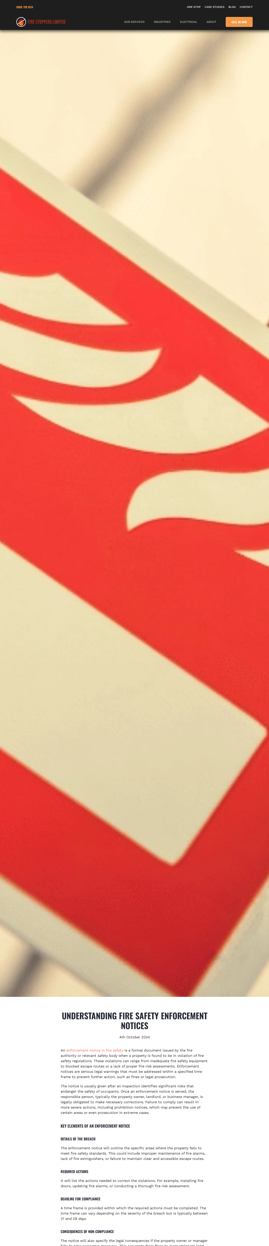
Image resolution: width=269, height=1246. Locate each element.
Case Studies (214, 6)
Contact (246, 6)
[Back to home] (41, 22)
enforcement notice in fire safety (94, 1050)
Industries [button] (162, 22)
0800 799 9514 (24, 7)
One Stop (194, 6)
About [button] (211, 22)
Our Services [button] (134, 22)
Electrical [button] (188, 22)
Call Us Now (239, 22)
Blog (232, 6)
